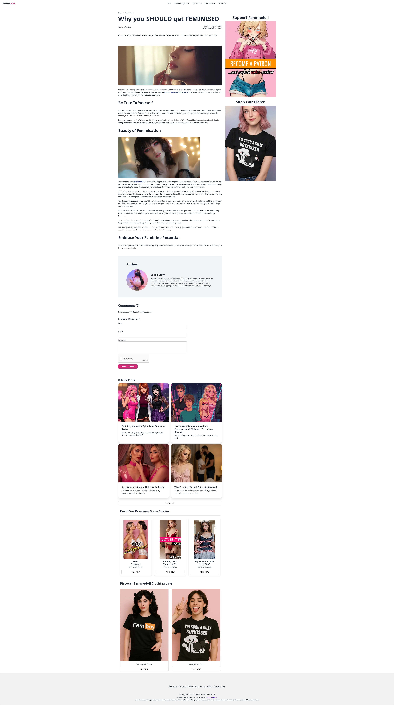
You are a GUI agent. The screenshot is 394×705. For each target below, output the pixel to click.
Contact (182, 686)
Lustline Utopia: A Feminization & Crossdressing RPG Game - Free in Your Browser (194, 429)
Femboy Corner (210, 3)
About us (173, 686)
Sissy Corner (223, 3)
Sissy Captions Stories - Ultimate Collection (143, 487)
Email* (120, 332)
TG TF (169, 3)
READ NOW (135, 572)
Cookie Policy (193, 686)
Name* (120, 323)
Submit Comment (128, 366)
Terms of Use (219, 686)
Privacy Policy (206, 686)
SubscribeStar (212, 697)
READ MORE (170, 503)
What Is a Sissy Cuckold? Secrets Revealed (195, 487)
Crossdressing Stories (181, 3)
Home (120, 13)
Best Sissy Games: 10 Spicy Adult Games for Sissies (143, 427)
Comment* (122, 340)
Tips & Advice (197, 3)
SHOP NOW (144, 669)
